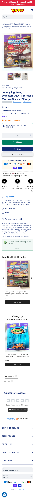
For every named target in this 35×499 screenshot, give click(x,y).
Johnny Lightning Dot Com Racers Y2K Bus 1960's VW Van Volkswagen (17, 355)
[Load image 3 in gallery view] (24, 76)
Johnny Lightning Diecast (21, 24)
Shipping (5, 111)
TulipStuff (21, 489)
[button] (17, 154)
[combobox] (17, 17)
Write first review (18, 410)
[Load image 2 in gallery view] (17, 76)
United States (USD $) (11, 471)
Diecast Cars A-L (6, 24)
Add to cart (17, 302)
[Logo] (17, 10)
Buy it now (17, 149)
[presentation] (3, 278)
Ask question (27, 102)
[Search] (3, 17)
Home (3, 23)
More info (17, 248)
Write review (17, 102)
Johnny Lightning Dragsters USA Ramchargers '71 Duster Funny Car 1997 (16, 293)
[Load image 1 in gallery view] (10, 76)
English (5, 477)
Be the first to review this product (17, 405)
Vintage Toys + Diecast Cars (16, 23)
